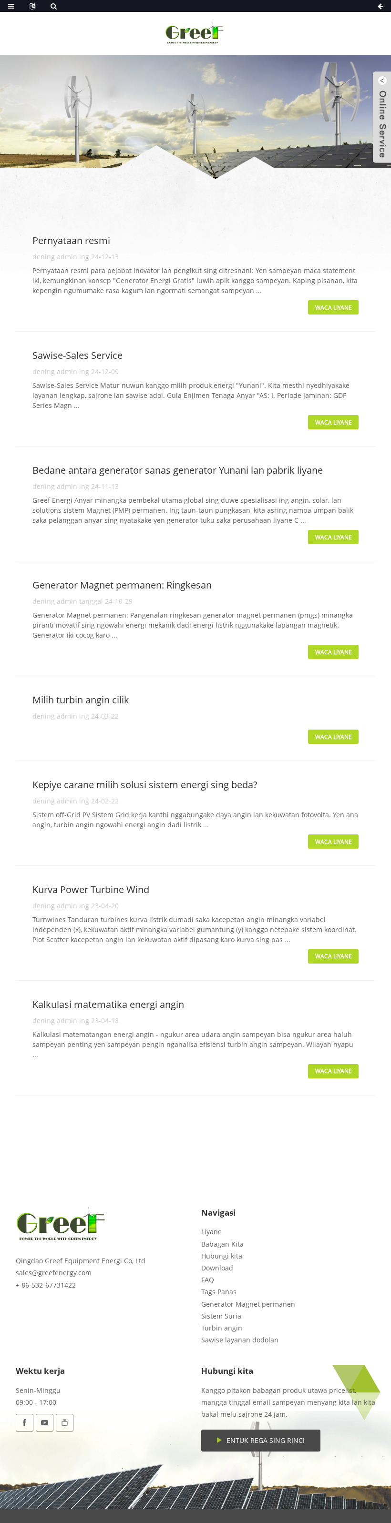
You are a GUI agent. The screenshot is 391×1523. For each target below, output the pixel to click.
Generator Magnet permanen (248, 1304)
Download (217, 1267)
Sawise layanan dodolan (239, 1339)
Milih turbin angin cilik (80, 699)
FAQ (207, 1279)
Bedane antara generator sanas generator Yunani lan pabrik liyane (177, 470)
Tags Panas (219, 1291)
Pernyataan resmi (71, 240)
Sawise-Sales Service (77, 355)
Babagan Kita (222, 1244)
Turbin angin (221, 1327)
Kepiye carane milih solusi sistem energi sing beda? (144, 784)
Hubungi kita (221, 1255)
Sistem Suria (221, 1315)
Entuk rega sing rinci (265, 1440)
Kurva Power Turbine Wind (90, 889)
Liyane (211, 1231)
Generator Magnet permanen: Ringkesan (122, 585)
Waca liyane (333, 308)
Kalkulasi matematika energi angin (108, 1004)
